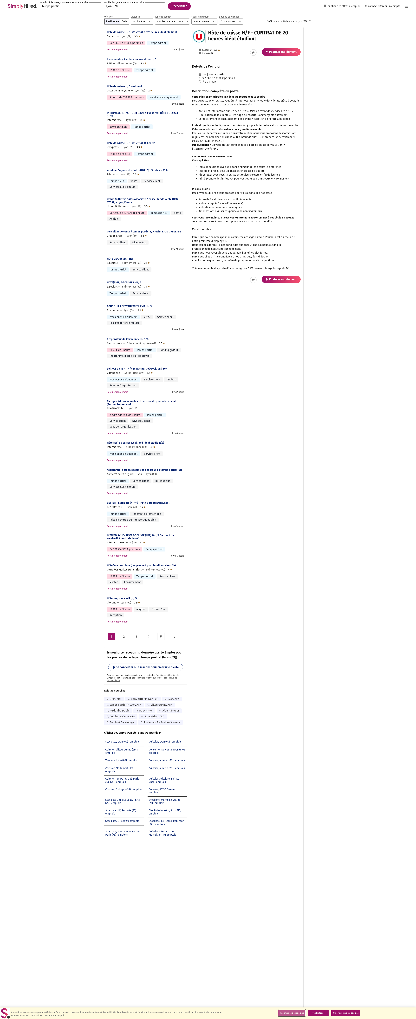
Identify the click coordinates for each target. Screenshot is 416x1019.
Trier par (108, 16)
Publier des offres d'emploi (344, 6)
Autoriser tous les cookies (345, 1013)
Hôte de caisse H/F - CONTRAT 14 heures (131, 143)
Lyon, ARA (173, 698)
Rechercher (179, 6)
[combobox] (70, 6)
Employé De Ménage (122, 722)
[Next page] (174, 636)
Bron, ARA (115, 698)
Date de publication (229, 16)
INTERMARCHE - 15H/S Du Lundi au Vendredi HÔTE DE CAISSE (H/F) (142, 114)
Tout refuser (318, 1013)
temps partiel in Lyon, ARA (125, 704)
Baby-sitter (146, 710)
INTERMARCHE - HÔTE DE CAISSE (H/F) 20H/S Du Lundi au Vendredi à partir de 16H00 (140, 537)
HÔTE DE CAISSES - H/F (120, 258)
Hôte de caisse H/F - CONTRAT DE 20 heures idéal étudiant (142, 32)
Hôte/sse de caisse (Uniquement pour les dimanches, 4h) (141, 565)
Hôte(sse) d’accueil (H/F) (122, 598)
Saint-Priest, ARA (154, 716)
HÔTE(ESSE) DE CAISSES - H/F (124, 282)
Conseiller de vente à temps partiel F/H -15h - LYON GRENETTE (144, 231)
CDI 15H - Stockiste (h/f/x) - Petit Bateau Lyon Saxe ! (138, 502)
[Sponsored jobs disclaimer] (310, 21)
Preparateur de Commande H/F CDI (128, 339)
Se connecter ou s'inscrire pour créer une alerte (147, 667)
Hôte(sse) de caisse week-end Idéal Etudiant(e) (135, 442)
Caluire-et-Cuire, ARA (122, 716)
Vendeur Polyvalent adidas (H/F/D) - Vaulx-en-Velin (138, 170)
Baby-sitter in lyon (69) (144, 698)
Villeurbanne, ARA (161, 704)
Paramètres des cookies (292, 1013)
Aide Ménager (170, 710)
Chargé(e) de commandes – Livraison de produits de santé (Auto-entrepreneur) (142, 403)
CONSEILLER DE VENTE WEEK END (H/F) (129, 306)
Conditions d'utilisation (166, 675)
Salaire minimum (200, 16)
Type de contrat (163, 16)
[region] (208, 1013)
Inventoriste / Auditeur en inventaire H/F (131, 59)
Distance (135, 16)
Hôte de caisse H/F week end (124, 86)
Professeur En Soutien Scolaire (162, 722)
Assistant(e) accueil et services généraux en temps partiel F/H (144, 469)
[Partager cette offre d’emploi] (253, 52)
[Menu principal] (406, 6)
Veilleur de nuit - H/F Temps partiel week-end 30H (137, 368)
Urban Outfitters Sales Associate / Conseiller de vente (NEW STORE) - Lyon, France (142, 201)
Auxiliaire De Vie (120, 710)
